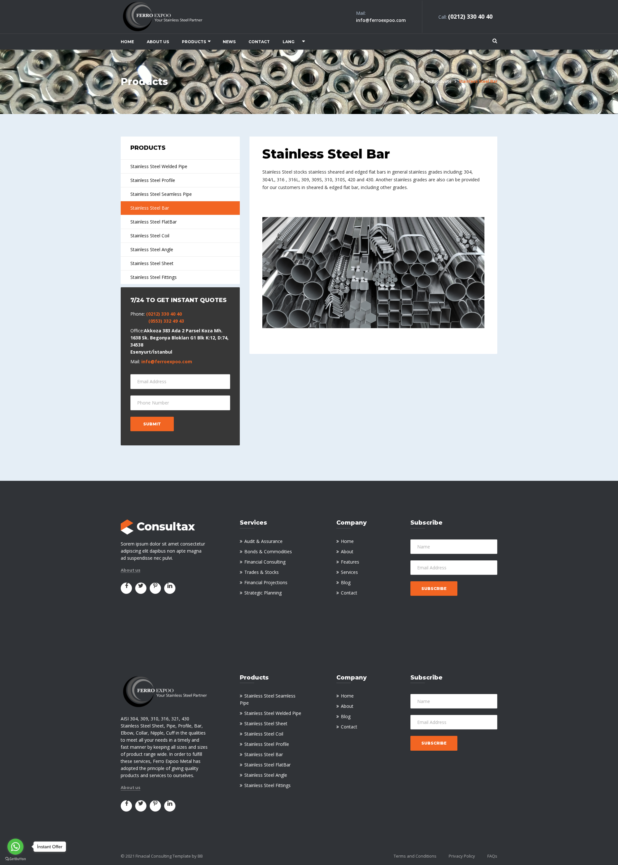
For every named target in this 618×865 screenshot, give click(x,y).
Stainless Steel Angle (151, 249)
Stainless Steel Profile (152, 180)
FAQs (492, 856)
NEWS (229, 41)
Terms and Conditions (415, 856)
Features (350, 562)
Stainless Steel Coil (149, 236)
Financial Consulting (265, 562)
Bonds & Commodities (268, 551)
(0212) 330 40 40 (164, 314)
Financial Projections (265, 582)
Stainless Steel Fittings (153, 277)
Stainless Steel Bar (149, 208)
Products (194, 41)
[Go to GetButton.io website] (15, 858)
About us (130, 570)
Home (127, 41)
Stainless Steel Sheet (151, 263)
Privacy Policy (462, 856)
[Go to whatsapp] (15, 847)
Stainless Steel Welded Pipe (158, 166)
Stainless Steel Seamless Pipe (161, 194)
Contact (259, 41)
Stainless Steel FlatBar (153, 222)
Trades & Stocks (261, 572)
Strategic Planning (263, 593)
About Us (158, 41)
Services (349, 572)
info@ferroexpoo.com (166, 361)
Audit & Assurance (263, 541)
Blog (346, 582)
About (347, 551)
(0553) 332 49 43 (166, 321)
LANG (289, 41)
